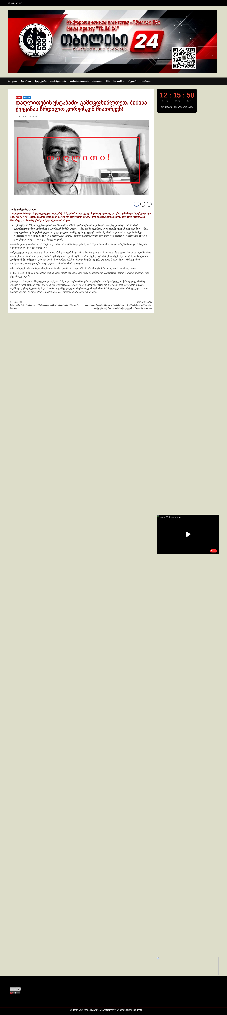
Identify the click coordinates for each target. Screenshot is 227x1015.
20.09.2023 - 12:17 (28, 116)
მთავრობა (26, 81)
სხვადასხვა (119, 81)
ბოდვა (18, 97)
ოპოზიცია (146, 81)
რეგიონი (132, 81)
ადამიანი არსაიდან (79, 81)
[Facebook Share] (136, 204)
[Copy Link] (149, 204)
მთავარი (12, 81)
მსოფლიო (97, 81)
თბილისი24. (150, 1010)
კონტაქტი (14, 997)
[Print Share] (142, 204)
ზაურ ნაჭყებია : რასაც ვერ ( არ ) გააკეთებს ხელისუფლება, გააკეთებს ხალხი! (44, 305)
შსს (108, 81)
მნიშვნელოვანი (58, 81)
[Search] (217, 81)
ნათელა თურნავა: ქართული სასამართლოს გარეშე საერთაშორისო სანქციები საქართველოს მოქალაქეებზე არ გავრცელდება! (118, 305)
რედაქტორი (41, 81)
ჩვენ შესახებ (16, 1002)
